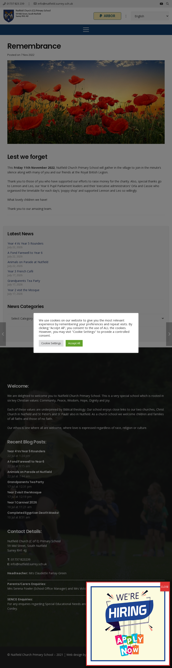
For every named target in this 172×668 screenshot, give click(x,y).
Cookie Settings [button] (51, 343)
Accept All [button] (74, 343)
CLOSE (164, 587)
